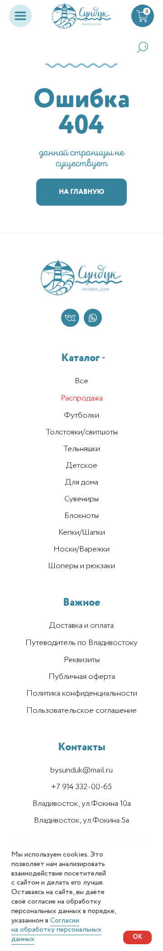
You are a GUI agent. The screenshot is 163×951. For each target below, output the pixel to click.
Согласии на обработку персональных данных (56, 930)
